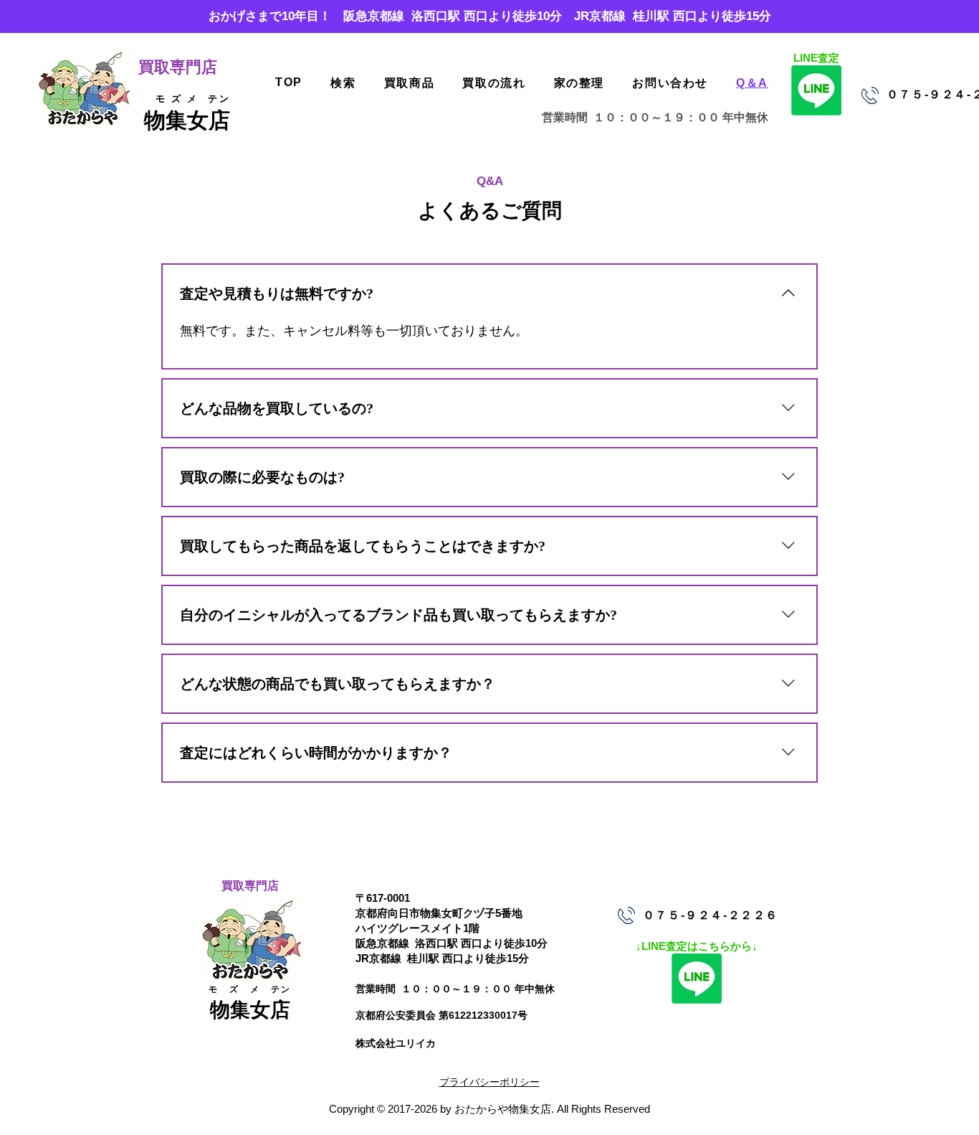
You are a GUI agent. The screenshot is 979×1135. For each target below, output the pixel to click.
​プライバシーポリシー (489, 1082)
